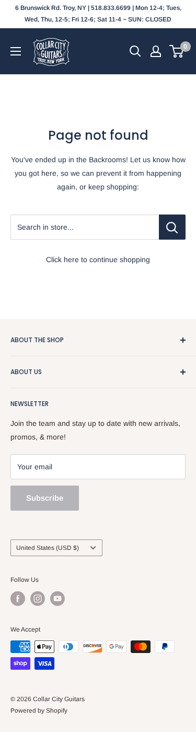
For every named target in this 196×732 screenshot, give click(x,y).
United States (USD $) (47, 547)
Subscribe (44, 497)
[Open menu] (15, 51)
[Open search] (135, 51)
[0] (176, 51)
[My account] (156, 51)
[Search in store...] (172, 227)
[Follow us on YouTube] (57, 598)
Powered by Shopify (38, 710)
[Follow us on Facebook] (17, 598)
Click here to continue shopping (98, 259)
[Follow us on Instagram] (37, 598)
